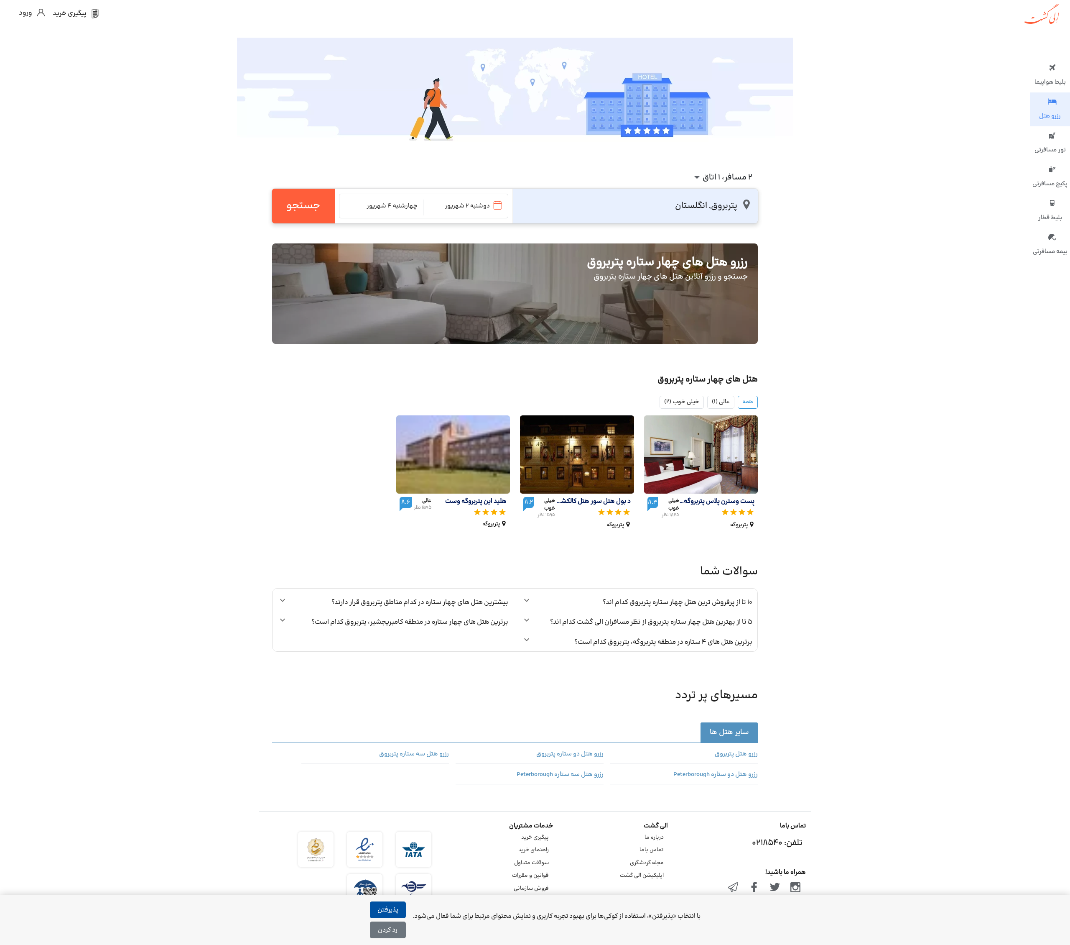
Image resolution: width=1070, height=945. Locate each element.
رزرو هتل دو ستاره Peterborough (715, 774)
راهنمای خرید (533, 850)
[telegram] (733, 888)
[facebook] (754, 888)
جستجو (303, 206)
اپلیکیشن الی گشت (642, 875)
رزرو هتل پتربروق (736, 754)
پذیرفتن (387, 910)
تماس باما (651, 850)
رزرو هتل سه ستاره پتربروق (414, 754)
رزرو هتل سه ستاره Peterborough (560, 774)
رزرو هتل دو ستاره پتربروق (569, 754)
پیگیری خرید (535, 837)
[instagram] (795, 888)
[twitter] (775, 888)
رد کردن (387, 930)
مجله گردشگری (647, 863)
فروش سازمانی (531, 888)
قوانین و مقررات (530, 875)
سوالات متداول (531, 863)
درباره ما (654, 837)
